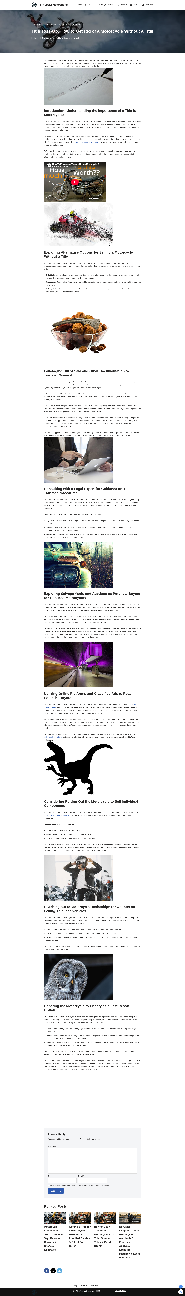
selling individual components (58, 815)
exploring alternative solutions (86, 142)
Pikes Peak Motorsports (42, 38)
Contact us (94, 1286)
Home (33, 24)
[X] (53, 1270)
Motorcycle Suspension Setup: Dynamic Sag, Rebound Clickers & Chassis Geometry (53, 1238)
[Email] (59, 1270)
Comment (52, 1146)
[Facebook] (46, 1270)
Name (51, 1176)
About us (83, 1286)
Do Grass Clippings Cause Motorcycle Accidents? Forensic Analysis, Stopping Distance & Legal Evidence (129, 1242)
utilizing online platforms (53, 737)
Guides (39, 24)
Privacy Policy (120, 1291)
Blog (75, 1286)
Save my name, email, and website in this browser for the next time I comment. (79, 1186)
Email (81, 1176)
